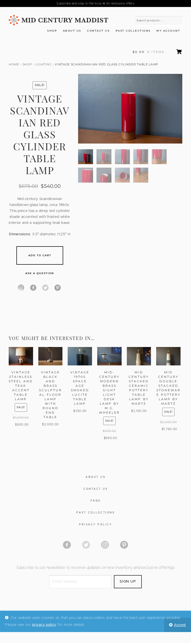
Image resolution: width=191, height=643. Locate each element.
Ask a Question (39, 273)
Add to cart (39, 255)
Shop (52, 30)
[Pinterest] (57, 288)
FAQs (96, 500)
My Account (168, 30)
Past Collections (133, 30)
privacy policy (44, 625)
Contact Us (98, 30)
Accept (180, 625)
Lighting (43, 64)
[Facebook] (33, 288)
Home (14, 64)
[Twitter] (45, 288)
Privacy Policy (95, 524)
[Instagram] (21, 288)
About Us (72, 30)
